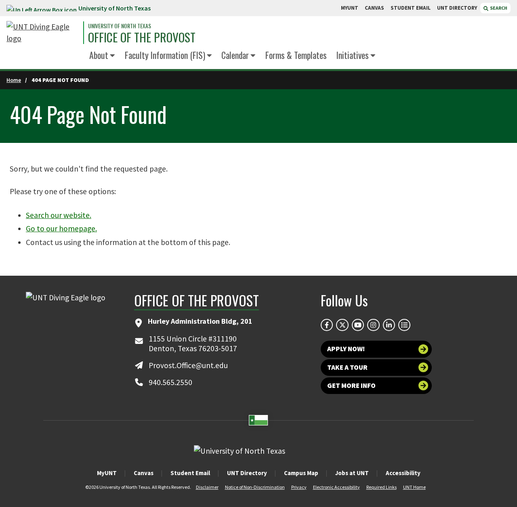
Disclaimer (207, 487)
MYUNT (349, 7)
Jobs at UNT (352, 473)
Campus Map (301, 473)
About (98, 54)
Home (13, 80)
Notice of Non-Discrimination (255, 487)
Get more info (351, 385)
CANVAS (374, 7)
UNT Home (414, 487)
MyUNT (107, 473)
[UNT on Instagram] (373, 325)
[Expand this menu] (112, 56)
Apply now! (346, 348)
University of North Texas (114, 8)
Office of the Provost (141, 37)
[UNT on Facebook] (327, 325)
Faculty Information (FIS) (165, 54)
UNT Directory (247, 473)
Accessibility (403, 473)
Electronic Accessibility (336, 487)
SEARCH (498, 8)
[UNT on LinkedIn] (389, 325)
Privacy (299, 487)
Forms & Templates (296, 54)
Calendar (235, 54)
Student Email (190, 473)
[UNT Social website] (404, 325)
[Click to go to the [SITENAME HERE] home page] (42, 32)
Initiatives (352, 54)
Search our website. (58, 215)
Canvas (143, 473)
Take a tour (347, 367)
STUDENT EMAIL (411, 7)
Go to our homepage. (61, 228)
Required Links (381, 487)
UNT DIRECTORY (457, 7)
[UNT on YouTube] (358, 325)
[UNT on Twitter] (342, 325)
